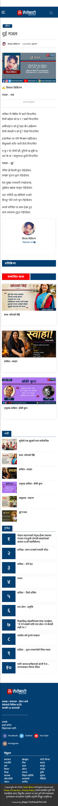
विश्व (23, 763)
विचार (6, 769)
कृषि (42, 772)
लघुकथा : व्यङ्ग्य (26, 498)
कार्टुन (42, 766)
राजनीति (7, 763)
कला (24, 766)
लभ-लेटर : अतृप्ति (25, 607)
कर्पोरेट (25, 782)
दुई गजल (23, 512)
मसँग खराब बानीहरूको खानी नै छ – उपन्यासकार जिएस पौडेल (33, 665)
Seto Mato (28, 787)
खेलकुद (25, 759)
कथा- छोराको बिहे (12, 315)
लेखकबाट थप (28, 242)
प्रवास (42, 763)
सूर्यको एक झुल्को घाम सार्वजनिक (34, 441)
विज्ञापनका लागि (9, 728)
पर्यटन (6, 782)
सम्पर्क (4, 722)
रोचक (42, 769)
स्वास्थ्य (7, 775)
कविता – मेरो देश (25, 564)
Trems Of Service (12, 790)
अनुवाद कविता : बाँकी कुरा (16, 408)
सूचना (42, 775)
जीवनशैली (8, 779)
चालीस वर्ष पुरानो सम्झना (28, 636)
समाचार (7, 759)
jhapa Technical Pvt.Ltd (34, 802)
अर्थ (5, 766)
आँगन (24, 769)
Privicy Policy (28, 790)
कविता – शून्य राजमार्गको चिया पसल (33, 650)
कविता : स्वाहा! (10, 362)
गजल (19, 578)
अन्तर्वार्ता (26, 779)
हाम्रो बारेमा (6, 725)
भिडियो (43, 779)
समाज (24, 772)
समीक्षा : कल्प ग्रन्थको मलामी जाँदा (32, 550)
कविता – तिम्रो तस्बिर (26, 593)
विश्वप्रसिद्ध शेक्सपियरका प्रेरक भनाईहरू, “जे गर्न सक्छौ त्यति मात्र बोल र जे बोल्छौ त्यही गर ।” (35, 624)
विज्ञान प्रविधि (27, 775)
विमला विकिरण (14, 44)
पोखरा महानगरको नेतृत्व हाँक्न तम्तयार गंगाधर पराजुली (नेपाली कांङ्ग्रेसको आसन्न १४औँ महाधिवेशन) (34, 539)
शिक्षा (6, 772)
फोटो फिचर (45, 759)
